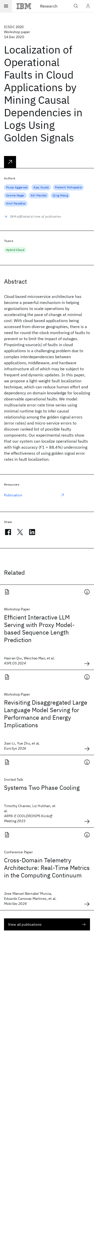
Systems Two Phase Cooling (42, 787)
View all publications (25, 924)
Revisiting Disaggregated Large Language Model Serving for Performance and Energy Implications (45, 714)
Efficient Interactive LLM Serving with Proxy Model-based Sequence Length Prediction (39, 628)
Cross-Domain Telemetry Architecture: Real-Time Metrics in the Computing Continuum (47, 867)
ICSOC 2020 (14, 27)
